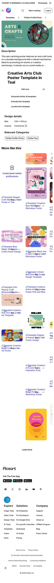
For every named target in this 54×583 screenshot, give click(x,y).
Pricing (19, 538)
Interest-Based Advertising (17, 561)
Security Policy (25, 566)
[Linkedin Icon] (26, 489)
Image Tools (9, 511)
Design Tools (9, 520)
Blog (38, 529)
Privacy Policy (33, 550)
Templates (8, 529)
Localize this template (20, 106)
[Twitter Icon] (12, 489)
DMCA (14, 566)
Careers (39, 515)
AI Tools (7, 524)
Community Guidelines (38, 561)
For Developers (22, 515)
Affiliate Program (43, 524)
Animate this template (20, 101)
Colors (6, 533)
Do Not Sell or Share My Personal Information (27, 555)
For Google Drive (23, 520)
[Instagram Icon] (19, 489)
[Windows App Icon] (28, 481)
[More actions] (43, 160)
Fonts (6, 538)
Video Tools (9, 515)
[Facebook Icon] (5, 489)
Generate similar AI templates (23, 96)
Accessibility (37, 566)
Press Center (41, 533)
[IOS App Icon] (7, 481)
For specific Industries (25, 524)
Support (39, 511)
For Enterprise (22, 511)
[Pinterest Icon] (40, 489)
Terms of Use (20, 550)
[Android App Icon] (18, 481)
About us (40, 520)
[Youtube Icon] (33, 489)
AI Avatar (20, 533)
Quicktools (20, 529)
